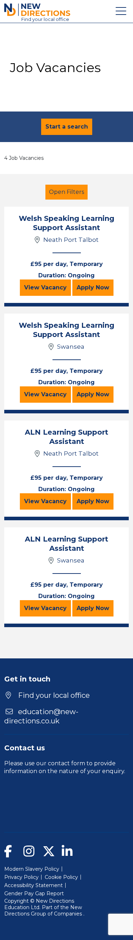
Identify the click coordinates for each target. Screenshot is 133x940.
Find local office (45, 19)
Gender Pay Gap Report (34, 893)
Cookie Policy (61, 877)
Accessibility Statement (33, 885)
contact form (66, 763)
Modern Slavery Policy (31, 869)
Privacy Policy (21, 877)
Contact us (24, 748)
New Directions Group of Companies (43, 910)
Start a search (66, 126)
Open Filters (66, 192)
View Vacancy (47, 287)
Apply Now (95, 287)
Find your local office (53, 695)
